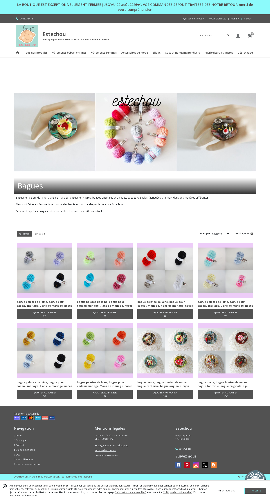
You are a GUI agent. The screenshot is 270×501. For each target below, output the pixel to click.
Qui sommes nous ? (25, 449)
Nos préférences (24, 459)
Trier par (205, 233)
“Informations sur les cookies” (130, 492)
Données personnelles (106, 455)
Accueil (19, 435)
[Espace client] (237, 35)
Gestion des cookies (105, 450)
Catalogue (20, 440)
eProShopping (85, 476)
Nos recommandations (27, 464)
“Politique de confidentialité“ (177, 492)
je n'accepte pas (226, 490)
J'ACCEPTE (256, 490)
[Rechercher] (228, 35)
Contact (248, 18)
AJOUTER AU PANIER (44, 314)
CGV (17, 454)
